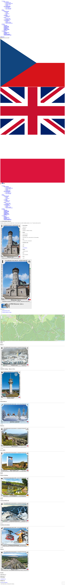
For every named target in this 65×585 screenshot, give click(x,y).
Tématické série (8, 200)
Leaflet (59, 340)
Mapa (3, 9)
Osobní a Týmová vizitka (9, 3)
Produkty (3, 10)
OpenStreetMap (62, 340)
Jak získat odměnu (8, 4)
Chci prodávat (8, 7)
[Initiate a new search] (63, 315)
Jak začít (3, 185)
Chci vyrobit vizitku (8, 8)
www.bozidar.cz (25, 247)
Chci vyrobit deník (8, 193)
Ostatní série (7, 16)
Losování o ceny (8, 5)
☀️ (0, 38)
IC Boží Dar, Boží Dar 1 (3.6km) (6, 312)
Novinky (3, 208)
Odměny (7, 21)
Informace (3, 215)
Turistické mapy (8, 20)
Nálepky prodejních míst (9, 23)
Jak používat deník (8, 2)
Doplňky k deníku (8, 19)
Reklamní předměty (8, 22)
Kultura (7, 197)
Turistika (7, 196)
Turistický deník (8, 18)
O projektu (3, 24)
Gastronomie (7, 13)
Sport (6, 14)
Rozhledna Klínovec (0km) (6, 310)
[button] (1, 316)
